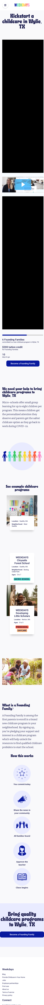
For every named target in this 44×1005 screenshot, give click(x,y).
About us (5, 1000)
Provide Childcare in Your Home (13, 988)
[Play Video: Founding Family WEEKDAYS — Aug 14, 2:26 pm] (23, 189)
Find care (5, 997)
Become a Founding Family (23, 374)
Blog (4, 985)
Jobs (4, 991)
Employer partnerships (10, 994)
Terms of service (8, 1003)
